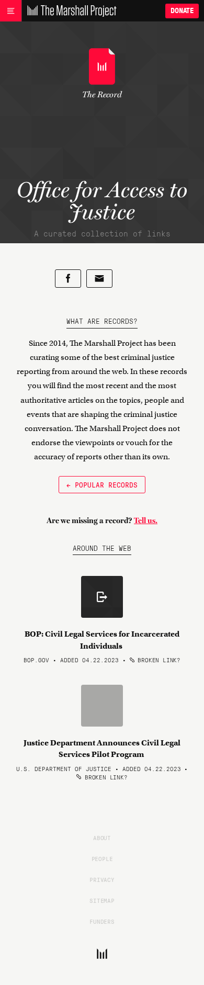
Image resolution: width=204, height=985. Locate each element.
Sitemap (102, 900)
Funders (102, 921)
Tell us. (145, 520)
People (102, 858)
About (102, 837)
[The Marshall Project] (69, 11)
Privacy (102, 879)
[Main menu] (10, 11)
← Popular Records (102, 484)
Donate (182, 11)
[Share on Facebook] (68, 278)
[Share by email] (99, 278)
